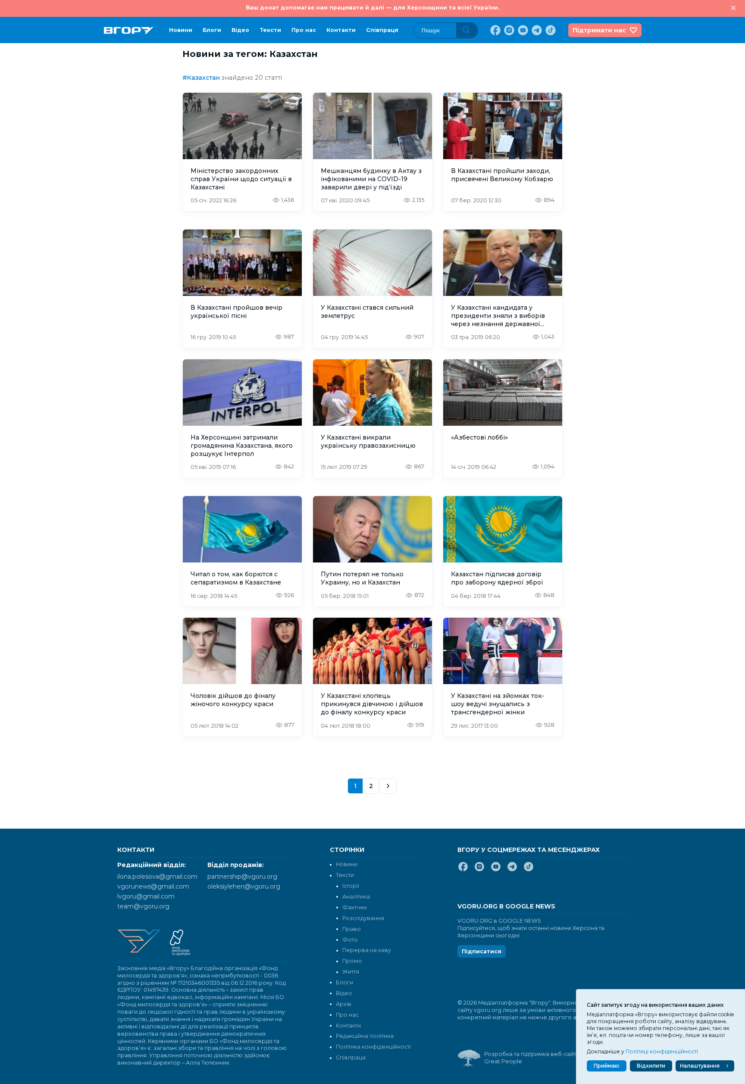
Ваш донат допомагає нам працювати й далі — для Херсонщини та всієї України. (372, 7)
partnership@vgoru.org (242, 876)
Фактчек (354, 907)
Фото (350, 939)
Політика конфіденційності (373, 1046)
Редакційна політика (365, 1036)
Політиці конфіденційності (662, 1051)
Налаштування (700, 1065)
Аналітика (356, 896)
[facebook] (494, 30)
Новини (180, 30)
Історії (350, 886)
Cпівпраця (382, 30)
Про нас (303, 30)
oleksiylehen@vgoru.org (243, 886)
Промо (352, 961)
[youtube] (522, 30)
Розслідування (363, 918)
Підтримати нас (599, 30)
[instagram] (508, 30)
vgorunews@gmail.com (153, 886)
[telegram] (536, 30)
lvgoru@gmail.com (146, 896)
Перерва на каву (366, 950)
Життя (350, 971)
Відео (240, 30)
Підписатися (481, 951)
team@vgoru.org (143, 906)
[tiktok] (550, 30)
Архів (343, 1004)
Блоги (212, 30)
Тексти (270, 30)
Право (351, 929)
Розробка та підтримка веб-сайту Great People (531, 1058)
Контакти (341, 30)
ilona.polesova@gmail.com (157, 876)
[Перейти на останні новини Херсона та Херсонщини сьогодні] (128, 30)
